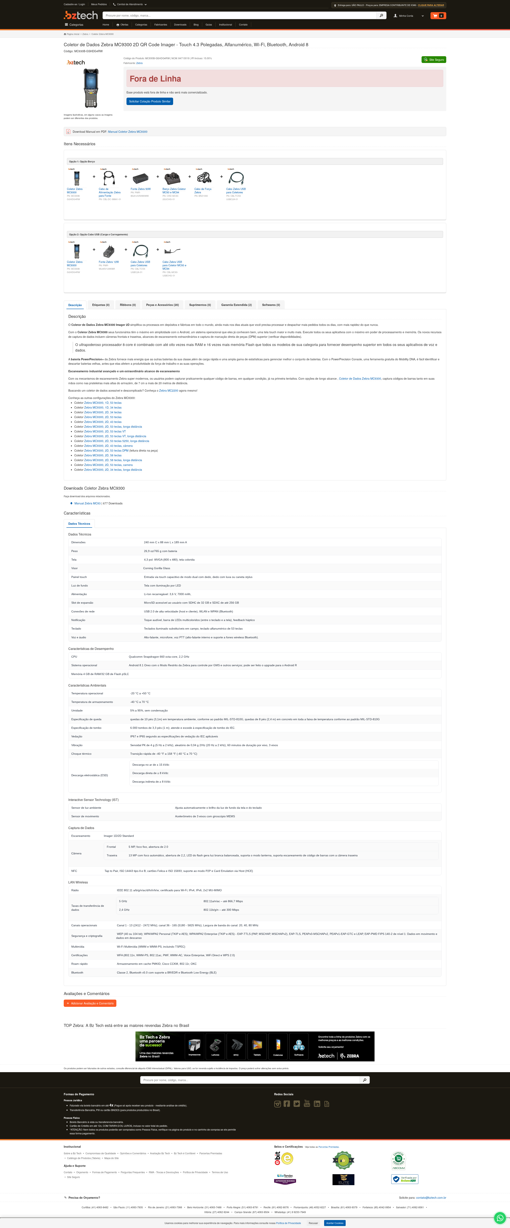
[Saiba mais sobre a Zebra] (255, 1046)
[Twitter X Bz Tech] (297, 1105)
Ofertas (124, 24)
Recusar (313, 1223)
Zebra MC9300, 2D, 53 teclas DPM (106, 450)
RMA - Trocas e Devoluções (164, 1172)
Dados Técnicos (79, 524)
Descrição (75, 305)
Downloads (180, 24)
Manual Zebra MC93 (87, 503)
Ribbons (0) (128, 305)
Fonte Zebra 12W (109, 262)
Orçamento (82, 1172)
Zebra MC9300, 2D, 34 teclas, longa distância (113, 470)
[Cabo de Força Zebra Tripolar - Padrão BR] (204, 186)
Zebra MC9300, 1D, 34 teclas (103, 407)
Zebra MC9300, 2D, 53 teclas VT (105, 431)
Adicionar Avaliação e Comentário (92, 1003)
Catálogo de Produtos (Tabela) (83, 1158)
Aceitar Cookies (334, 1223)
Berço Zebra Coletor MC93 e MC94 (174, 190)
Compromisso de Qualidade (100, 1153)
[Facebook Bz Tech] (287, 1105)
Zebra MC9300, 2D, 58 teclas (103, 455)
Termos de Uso (220, 1172)
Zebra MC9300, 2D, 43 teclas (103, 422)
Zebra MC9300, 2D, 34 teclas (103, 412)
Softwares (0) (271, 305)
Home (106, 24)
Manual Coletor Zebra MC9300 (127, 132)
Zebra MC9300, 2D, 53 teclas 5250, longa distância (116, 441)
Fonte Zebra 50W (141, 189)
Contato (243, 24)
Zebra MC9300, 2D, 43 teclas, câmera (108, 446)
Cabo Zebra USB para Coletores (236, 190)
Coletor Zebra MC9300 (74, 190)
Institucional (225, 24)
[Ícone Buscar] (381, 15)
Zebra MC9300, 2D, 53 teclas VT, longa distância (115, 436)
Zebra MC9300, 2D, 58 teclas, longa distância (113, 460)
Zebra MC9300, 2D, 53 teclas (103, 417)
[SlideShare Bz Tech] (327, 1105)
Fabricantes (160, 24)
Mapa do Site (111, 1158)
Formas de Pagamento (104, 1172)
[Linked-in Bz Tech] (318, 1105)
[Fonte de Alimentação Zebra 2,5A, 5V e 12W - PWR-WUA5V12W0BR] (109, 258)
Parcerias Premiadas (210, 1153)
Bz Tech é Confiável (184, 1153)
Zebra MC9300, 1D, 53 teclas (102, 403)
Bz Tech (81, 15)
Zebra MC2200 (168, 390)
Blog (196, 24)
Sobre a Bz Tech (72, 1153)
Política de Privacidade (195, 1172)
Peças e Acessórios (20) (162, 305)
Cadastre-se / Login (74, 4)
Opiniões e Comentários (133, 1153)
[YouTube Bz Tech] (308, 1105)
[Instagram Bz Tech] (278, 1105)
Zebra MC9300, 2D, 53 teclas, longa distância (113, 426)
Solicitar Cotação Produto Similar (150, 101)
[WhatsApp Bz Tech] (500, 1218)
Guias (209, 24)
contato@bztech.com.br (431, 1198)
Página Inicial (73, 33)
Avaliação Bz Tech (160, 1153)
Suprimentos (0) (200, 305)
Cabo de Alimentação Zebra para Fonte (110, 192)
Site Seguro (73, 1177)
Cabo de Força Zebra (202, 190)
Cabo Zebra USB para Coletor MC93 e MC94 (174, 265)
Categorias (141, 24)
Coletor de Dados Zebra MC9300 (360, 378)
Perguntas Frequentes (133, 1172)
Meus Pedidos (99, 4)
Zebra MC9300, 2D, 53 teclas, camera (108, 465)
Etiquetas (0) (101, 305)
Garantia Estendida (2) (236, 305)
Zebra (85, 33)
